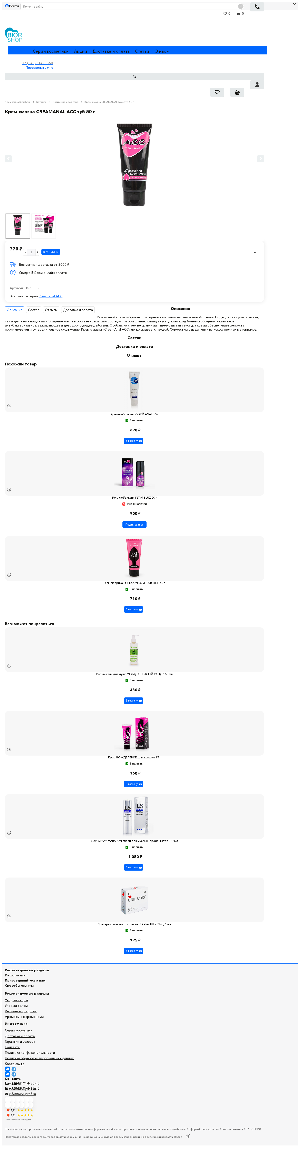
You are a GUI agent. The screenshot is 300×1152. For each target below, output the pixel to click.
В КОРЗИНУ (50, 251)
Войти (14, 6)
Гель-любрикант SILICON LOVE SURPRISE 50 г (134, 583)
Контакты (12, 1047)
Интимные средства (21, 1011)
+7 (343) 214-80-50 (24, 1083)
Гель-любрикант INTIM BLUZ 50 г (134, 497)
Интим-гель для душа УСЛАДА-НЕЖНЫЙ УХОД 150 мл (134, 674)
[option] (134, 164)
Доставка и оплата (111, 51)
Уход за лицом (16, 1000)
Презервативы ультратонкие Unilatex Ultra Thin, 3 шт (134, 924)
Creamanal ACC (50, 296)
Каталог (16, 51)
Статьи (142, 51)
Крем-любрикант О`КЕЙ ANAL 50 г (135, 414)
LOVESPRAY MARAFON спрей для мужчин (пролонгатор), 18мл (134, 841)
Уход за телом (16, 1006)
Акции (80, 51)
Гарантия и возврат (20, 1041)
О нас (160, 51)
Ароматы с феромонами (24, 1017)
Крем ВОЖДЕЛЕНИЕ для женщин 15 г (134, 757)
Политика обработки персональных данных (39, 1058)
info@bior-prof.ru (22, 1094)
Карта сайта (14, 1064)
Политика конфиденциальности (30, 1052)
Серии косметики (51, 51)
